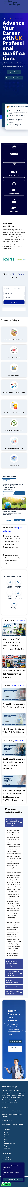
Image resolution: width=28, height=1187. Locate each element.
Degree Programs (9, 1143)
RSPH (6, 1141)
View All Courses (6, 481)
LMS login (7, 1148)
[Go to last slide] (3, 260)
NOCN (6, 1139)
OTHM (6, 1132)
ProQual (6, 1134)
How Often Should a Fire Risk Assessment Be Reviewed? (13, 674)
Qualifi (6, 1137)
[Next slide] (25, 260)
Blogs (6, 1146)
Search (15, 302)
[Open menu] (22, 6)
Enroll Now (19, 508)
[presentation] (14, 629)
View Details (8, 508)
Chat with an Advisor (14, 1179)
